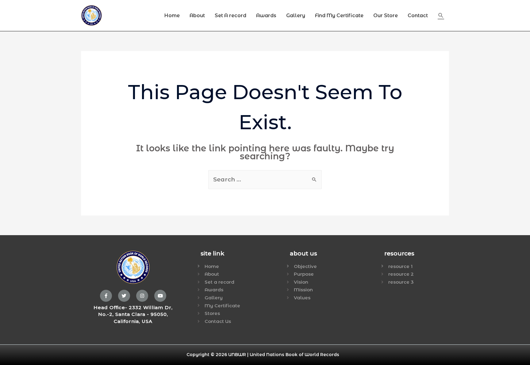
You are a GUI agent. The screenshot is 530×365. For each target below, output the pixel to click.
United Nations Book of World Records (294, 354)
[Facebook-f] (106, 296)
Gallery (295, 15)
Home (172, 15)
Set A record (230, 15)
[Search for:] (265, 180)
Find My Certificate (339, 15)
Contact (418, 15)
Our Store (385, 15)
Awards (266, 15)
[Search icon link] (441, 15)
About (197, 15)
